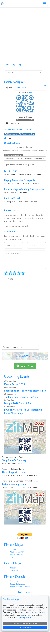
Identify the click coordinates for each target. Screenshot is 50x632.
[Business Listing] (7, 65)
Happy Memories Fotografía (19, 180)
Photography (12, 134)
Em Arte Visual (12, 198)
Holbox (13, 549)
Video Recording (27, 134)
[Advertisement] (25, 33)
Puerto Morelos (16, 555)
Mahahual (14, 571)
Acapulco (14, 581)
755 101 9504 (13, 123)
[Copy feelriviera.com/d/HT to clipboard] (45, 86)
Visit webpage (13, 143)
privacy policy (25, 617)
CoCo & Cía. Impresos (14, 484)
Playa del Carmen (17, 552)
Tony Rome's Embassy (14, 460)
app (30, 92)
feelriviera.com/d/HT (25, 120)
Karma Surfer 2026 (14, 384)
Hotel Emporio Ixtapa (14, 472)
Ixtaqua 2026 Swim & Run (18, 403)
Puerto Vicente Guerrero (20, 587)
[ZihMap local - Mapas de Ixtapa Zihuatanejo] (25, 436)
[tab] (9, 88)
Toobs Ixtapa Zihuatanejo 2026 (21, 397)
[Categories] (14, 65)
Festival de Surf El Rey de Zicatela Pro (25, 390)
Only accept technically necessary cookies (25, 623)
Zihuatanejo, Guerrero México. (18, 129)
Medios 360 (11, 171)
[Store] (20, 65)
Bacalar (13, 568)
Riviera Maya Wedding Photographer (24, 189)
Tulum (12, 557)
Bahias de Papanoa (17, 584)
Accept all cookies (25, 627)
